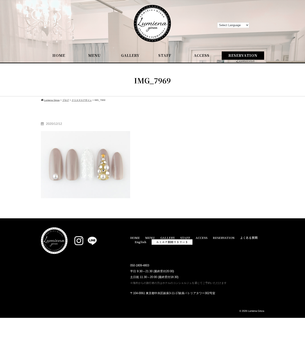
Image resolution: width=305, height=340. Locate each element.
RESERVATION (242, 55)
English (140, 242)
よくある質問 (248, 238)
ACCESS (201, 55)
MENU (94, 55)
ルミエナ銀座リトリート (172, 242)
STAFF (164, 55)
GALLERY (130, 55)
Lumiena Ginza (256, 311)
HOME (58, 55)
